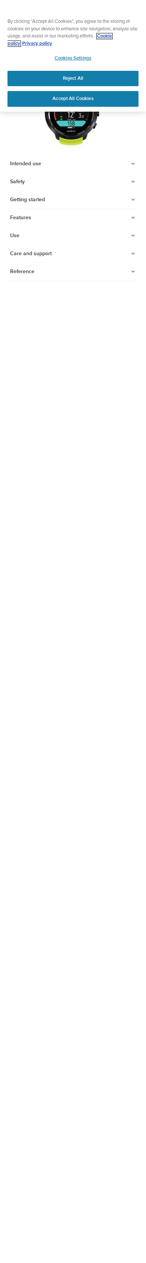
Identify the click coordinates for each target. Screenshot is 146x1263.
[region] (73, 56)
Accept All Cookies (72, 99)
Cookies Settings (73, 58)
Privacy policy (37, 43)
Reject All (73, 78)
